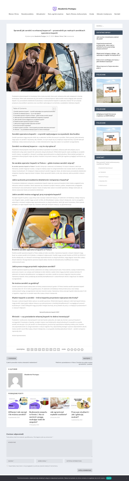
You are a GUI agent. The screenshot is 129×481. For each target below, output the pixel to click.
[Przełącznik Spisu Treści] (53, 108)
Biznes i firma (14, 14)
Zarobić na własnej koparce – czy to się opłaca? (27, 113)
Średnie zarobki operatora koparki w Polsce (26, 121)
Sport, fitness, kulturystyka (76, 14)
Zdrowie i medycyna (104, 14)
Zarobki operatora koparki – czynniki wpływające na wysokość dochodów (34, 111)
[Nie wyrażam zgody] (126, 478)
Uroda (91, 14)
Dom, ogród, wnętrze (55, 14)
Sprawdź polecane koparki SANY (49, 312)
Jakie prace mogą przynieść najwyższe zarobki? (27, 123)
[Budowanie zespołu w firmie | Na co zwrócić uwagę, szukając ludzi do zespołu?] (39, 403)
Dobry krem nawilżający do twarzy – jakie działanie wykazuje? (108, 60)
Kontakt (117, 14)
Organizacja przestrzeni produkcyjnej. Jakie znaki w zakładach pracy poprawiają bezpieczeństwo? (106, 46)
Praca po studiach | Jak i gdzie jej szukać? (80, 414)
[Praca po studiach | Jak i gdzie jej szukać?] (81, 403)
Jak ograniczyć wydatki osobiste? (58, 413)
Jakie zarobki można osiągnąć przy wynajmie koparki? (29, 119)
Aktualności (40, 14)
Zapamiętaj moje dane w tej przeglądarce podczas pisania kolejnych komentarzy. (33, 466)
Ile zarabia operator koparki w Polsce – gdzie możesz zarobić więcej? (33, 115)
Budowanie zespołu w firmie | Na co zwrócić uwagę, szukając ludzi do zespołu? (38, 417)
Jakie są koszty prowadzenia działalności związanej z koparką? (31, 117)
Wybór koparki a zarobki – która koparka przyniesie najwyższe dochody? (34, 127)
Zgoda (109, 478)
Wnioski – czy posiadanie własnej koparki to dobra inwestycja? (32, 129)
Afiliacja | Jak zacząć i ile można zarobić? (17, 413)
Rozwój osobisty (27, 14)
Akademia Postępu (40, 36)
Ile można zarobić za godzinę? (22, 125)
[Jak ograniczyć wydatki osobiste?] (60, 403)
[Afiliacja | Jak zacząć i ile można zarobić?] (17, 403)
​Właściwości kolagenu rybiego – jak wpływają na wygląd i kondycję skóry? (108, 54)
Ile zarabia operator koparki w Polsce (23, 166)
